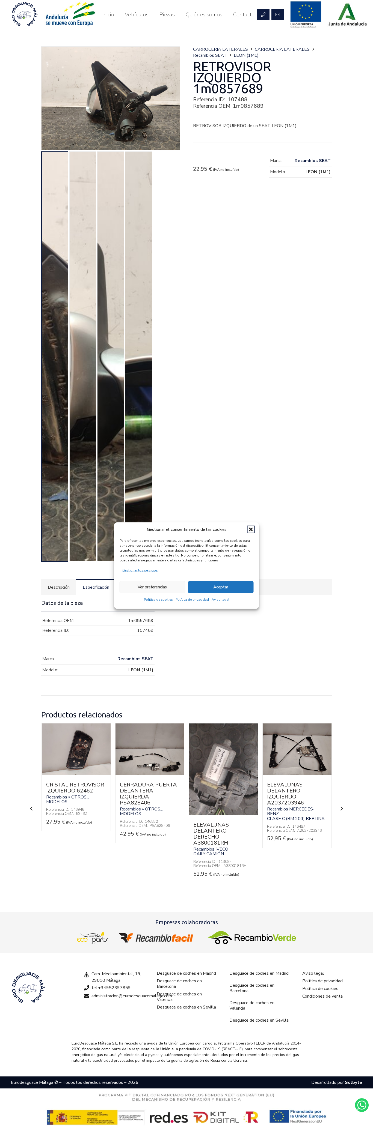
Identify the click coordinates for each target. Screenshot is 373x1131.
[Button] (263, 14)
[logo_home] (157, 937)
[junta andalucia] (348, 14)
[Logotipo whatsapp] (362, 1105)
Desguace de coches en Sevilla (186, 1007)
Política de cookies (158, 599)
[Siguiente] (341, 808)
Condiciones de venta (322, 996)
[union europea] (306, 14)
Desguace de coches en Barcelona (179, 983)
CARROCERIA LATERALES (220, 49)
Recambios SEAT (210, 55)
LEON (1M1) (246, 55)
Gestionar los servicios (140, 570)
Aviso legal (220, 599)
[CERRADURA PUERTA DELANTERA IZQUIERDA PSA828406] (150, 774)
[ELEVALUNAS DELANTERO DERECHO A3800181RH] (223, 813)
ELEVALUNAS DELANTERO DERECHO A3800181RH (211, 833)
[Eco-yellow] (93, 937)
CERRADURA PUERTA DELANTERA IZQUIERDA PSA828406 (148, 793)
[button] (251, 529)
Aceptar (220, 587)
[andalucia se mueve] (70, 14)
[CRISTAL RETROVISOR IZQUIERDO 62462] (76, 774)
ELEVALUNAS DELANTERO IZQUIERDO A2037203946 (285, 793)
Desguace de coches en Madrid (186, 973)
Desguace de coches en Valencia (179, 997)
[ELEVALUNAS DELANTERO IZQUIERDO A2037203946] (297, 774)
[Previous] (31, 808)
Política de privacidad (192, 599)
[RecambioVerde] (251, 937)
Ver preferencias (152, 587)
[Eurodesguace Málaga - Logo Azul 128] (24, 14)
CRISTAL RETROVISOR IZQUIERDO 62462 (75, 787)
